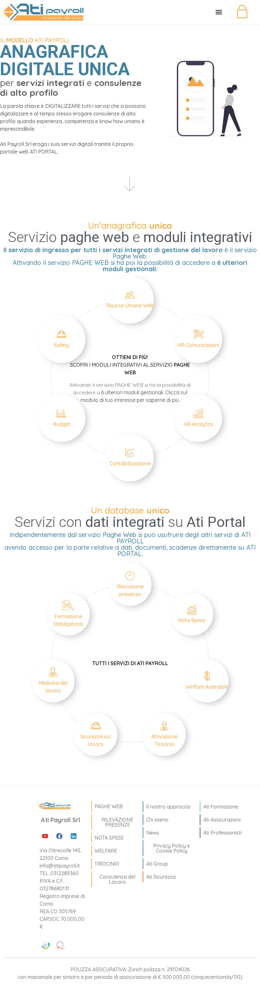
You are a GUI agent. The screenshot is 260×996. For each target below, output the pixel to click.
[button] (218, 12)
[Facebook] (59, 836)
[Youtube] (45, 836)
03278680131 (54, 888)
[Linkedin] (73, 836)
